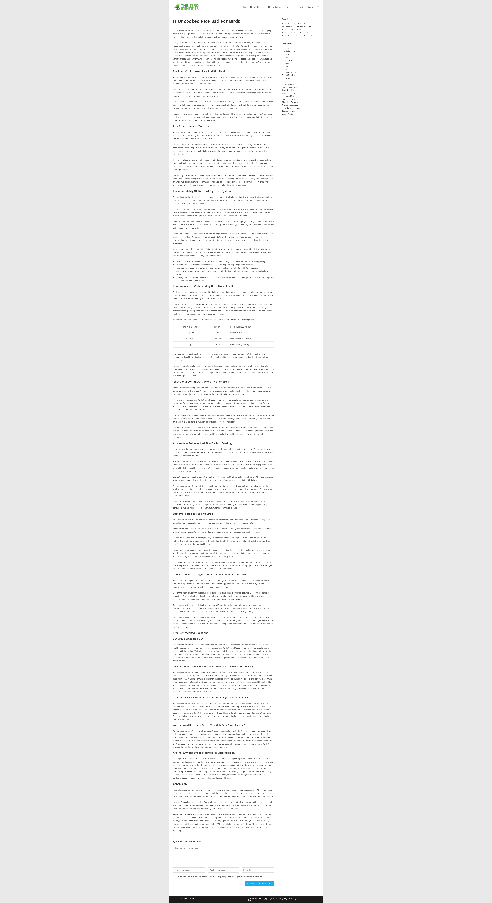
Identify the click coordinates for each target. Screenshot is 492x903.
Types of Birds (287, 114)
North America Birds (289, 99)
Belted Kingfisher (288, 51)
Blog (283, 81)
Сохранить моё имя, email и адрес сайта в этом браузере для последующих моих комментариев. (220, 876)
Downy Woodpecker (290, 87)
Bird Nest (285, 57)
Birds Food (286, 69)
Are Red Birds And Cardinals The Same (296, 27)
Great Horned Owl (289, 93)
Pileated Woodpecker (290, 105)
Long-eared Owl (288, 96)
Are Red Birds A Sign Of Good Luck (295, 24)
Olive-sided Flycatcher (290, 102)
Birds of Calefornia (289, 72)
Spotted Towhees (288, 111)
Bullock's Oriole (288, 84)
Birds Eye (285, 66)
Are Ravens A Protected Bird (292, 30)
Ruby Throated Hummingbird (293, 108)
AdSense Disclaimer (255, 898)
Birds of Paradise (288, 75)
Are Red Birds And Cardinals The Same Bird (298, 36)
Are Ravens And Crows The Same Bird (296, 33)
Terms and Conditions (284, 898)
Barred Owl (286, 48)
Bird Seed (285, 63)
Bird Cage (285, 54)
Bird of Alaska (287, 60)
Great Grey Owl (288, 90)
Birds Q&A (286, 78)
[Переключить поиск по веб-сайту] (318, 7)
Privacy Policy (269, 898)
